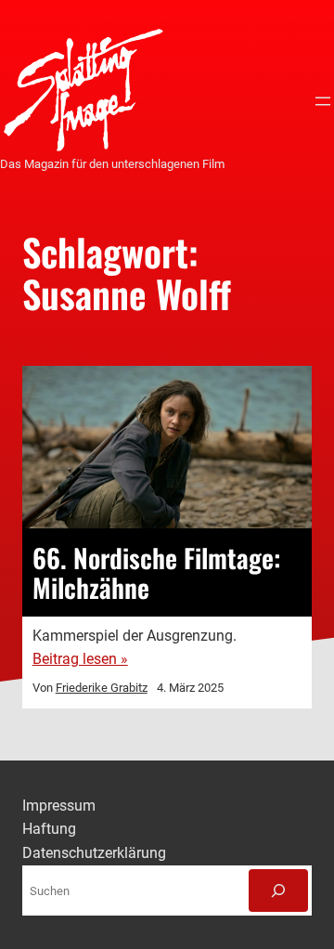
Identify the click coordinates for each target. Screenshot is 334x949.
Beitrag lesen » (80, 659)
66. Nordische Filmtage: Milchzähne (156, 572)
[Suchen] (278, 890)
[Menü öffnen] (323, 101)
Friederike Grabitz (102, 688)
